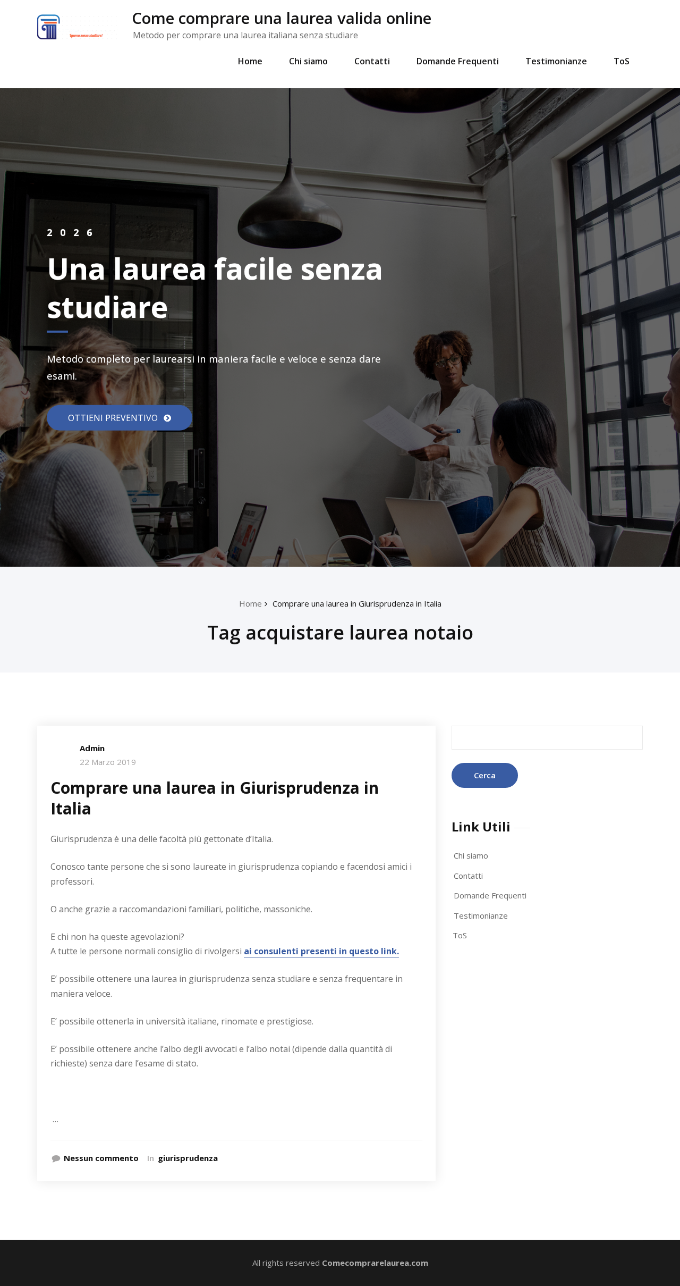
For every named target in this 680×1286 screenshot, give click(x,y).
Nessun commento (101, 1158)
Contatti (372, 61)
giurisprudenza (188, 1158)
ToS (622, 61)
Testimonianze (556, 61)
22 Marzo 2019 (108, 762)
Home (250, 61)
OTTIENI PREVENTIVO (114, 418)
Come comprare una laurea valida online (281, 18)
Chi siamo (308, 61)
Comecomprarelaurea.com (375, 1262)
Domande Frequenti (457, 61)
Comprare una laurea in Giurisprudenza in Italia (357, 603)
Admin (92, 748)
